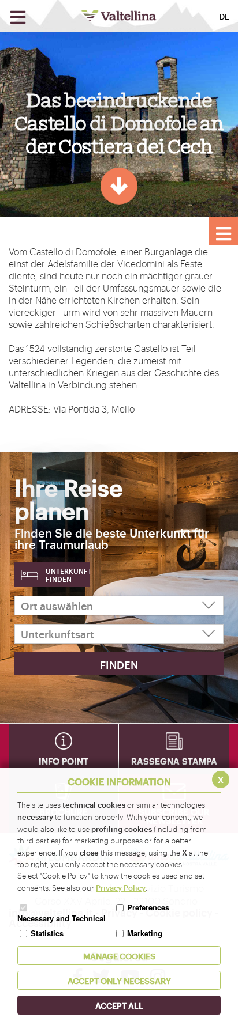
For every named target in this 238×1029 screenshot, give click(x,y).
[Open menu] (18, 18)
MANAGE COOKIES (119, 955)
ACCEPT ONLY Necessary (119, 980)
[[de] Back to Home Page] (119, 15)
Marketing (144, 933)
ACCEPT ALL (119, 1005)
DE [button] (224, 16)
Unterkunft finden (68, 575)
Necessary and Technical (61, 918)
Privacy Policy (121, 887)
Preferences (148, 907)
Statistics (47, 933)
